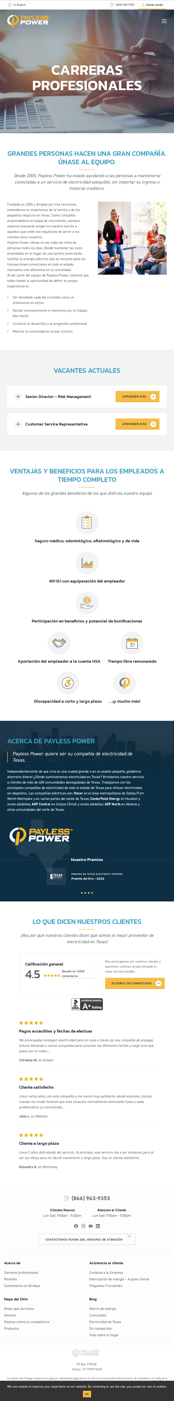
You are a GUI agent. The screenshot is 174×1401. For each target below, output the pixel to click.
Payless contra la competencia (26, 1321)
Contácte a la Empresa (106, 1272)
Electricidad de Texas (105, 1321)
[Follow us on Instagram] (83, 1226)
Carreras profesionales (21, 1272)
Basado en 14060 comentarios (73, 973)
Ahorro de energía (102, 1308)
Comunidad (97, 1315)
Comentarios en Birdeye (22, 1285)
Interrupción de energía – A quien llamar (119, 1279)
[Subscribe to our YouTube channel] (90, 1226)
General (10, 1315)
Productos (11, 1328)
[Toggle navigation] (164, 21)
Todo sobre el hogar (104, 1335)
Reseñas (10, 1279)
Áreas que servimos (19, 1308)
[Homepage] (29, 21)
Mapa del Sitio (16, 1299)
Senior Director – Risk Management (58, 396)
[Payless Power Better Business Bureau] (87, 1003)
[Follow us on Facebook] (76, 1226)
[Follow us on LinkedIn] (98, 1226)
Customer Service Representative (56, 424)
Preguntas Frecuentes (105, 1285)
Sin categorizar (100, 1328)
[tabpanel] (87, 876)
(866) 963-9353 (91, 1198)
